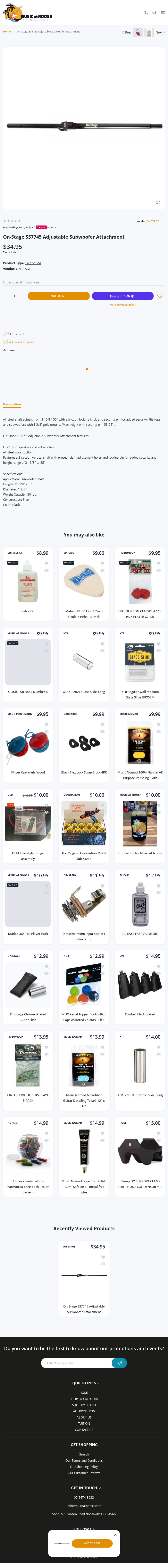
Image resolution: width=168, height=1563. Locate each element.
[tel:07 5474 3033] (146, 12)
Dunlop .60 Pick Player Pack (28, 934)
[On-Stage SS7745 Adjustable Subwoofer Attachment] (84, 1276)
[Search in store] (154, 12)
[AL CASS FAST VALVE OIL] (140, 904)
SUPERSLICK (15, 552)
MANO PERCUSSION (20, 714)
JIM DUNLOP (127, 552)
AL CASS (124, 875)
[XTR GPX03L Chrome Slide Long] (140, 1065)
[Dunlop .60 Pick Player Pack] (28, 904)
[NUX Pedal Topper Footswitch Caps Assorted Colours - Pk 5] (84, 985)
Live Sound (33, 263)
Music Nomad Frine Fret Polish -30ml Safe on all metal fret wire (84, 1186)
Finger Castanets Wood (28, 772)
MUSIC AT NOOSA (18, 633)
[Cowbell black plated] (140, 985)
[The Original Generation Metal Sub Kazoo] (84, 823)
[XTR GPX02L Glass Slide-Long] (84, 662)
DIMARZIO (70, 875)
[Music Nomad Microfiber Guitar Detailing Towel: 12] (84, 1065)
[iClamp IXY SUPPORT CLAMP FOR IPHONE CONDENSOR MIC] (140, 1152)
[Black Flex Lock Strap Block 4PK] (84, 743)
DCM (10, 794)
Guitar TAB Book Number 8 (28, 692)
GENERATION (72, 794)
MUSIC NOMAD (129, 714)
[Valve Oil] (28, 582)
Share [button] (11, 350)
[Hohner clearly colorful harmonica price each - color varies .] (28, 1152)
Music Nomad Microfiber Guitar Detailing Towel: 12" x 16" (84, 1100)
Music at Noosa (88, 1557)
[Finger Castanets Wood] (28, 743)
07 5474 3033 (84, 1497)
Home (7, 31)
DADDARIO (70, 714)
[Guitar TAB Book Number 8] (28, 662)
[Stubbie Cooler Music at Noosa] (140, 823)
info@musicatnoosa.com (84, 1506)
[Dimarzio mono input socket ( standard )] (84, 904)
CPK (122, 956)
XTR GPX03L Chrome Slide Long (140, 1095)
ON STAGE (153, 221)
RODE (123, 1122)
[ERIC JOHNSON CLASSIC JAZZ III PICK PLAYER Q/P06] (140, 582)
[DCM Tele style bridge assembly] (28, 823)
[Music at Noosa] (27, 12)
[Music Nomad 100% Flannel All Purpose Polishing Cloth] (140, 743)
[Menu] (163, 12)
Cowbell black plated (140, 1014)
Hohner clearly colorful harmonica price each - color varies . (28, 1186)
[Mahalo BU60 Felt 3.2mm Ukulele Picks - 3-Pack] (84, 582)
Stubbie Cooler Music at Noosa (140, 853)
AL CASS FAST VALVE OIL (140, 934)
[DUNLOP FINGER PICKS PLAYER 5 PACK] (28, 1065)
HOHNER (13, 1122)
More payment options (123, 304)
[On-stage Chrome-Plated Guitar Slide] (28, 985)
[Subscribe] (119, 1363)
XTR (66, 633)
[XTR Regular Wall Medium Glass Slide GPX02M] (140, 662)
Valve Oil (28, 611)
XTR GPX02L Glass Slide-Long (84, 692)
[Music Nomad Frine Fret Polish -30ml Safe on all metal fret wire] (84, 1152)
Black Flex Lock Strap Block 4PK (84, 772)
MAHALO (69, 552)
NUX (66, 956)
